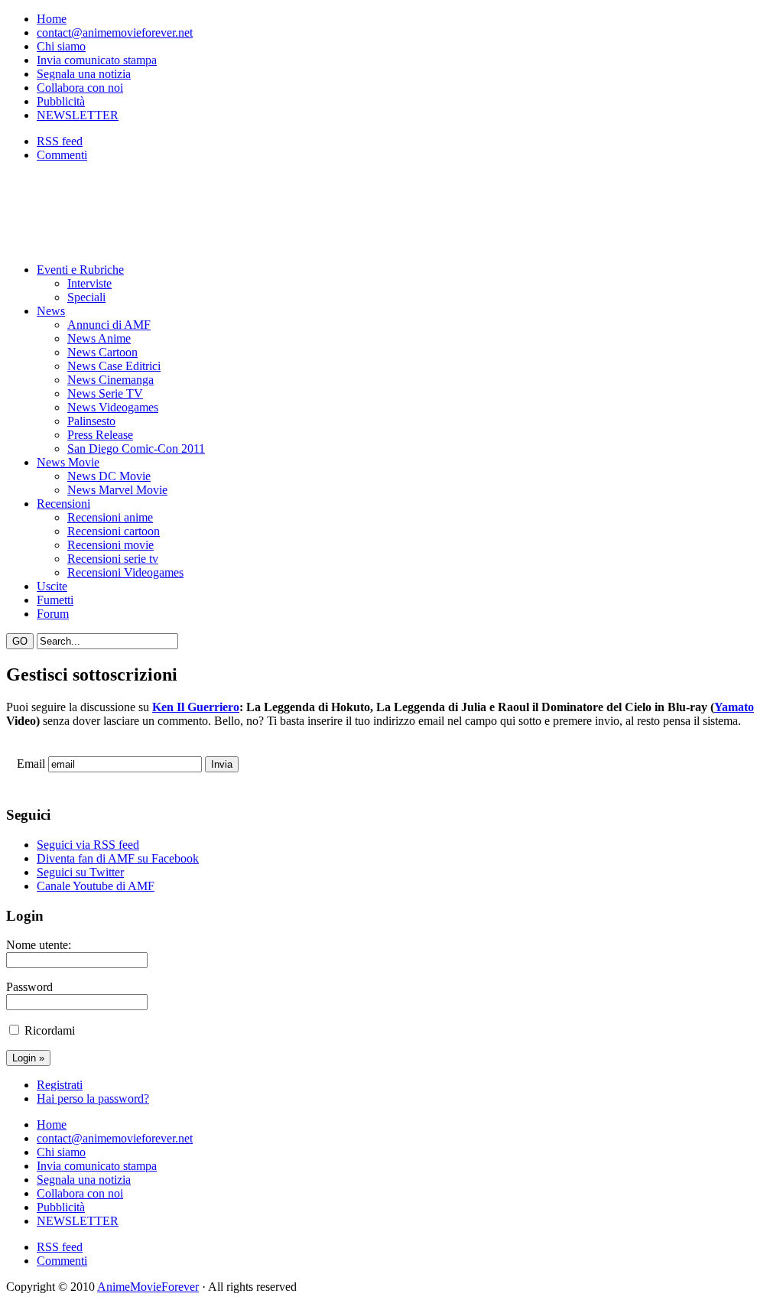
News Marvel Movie (117, 489)
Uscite (52, 586)
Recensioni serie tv (112, 558)
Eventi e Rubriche (80, 269)
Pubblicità (61, 101)
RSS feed (60, 141)
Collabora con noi (80, 87)
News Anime (99, 338)
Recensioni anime (110, 517)
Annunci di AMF (109, 324)
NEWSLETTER (78, 115)
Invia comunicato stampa (97, 60)
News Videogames (112, 407)
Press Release (100, 434)
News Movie (68, 462)
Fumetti (55, 599)
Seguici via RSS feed (88, 844)
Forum (53, 613)
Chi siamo (61, 46)
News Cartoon (102, 352)
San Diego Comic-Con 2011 (136, 448)
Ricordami (49, 1030)
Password (29, 986)
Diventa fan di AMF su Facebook (118, 858)
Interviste (89, 283)
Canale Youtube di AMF (95, 885)
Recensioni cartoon (113, 531)
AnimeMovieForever (148, 1286)
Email (31, 763)
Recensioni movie (110, 544)
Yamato (734, 706)
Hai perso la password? (93, 1098)
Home (52, 18)
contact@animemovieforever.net (115, 32)
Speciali (86, 297)
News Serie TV (105, 393)
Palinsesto (91, 420)
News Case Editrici (114, 365)
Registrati (60, 1084)
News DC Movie (109, 476)
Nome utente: (38, 944)
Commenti (62, 154)
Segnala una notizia (84, 73)
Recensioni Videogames (125, 572)
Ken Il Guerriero (195, 706)
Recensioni (63, 503)
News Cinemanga (110, 379)
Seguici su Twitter (80, 872)
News (51, 310)
